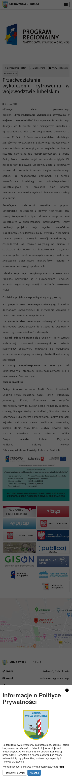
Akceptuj (34, 772)
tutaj (61, 766)
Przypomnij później (15, 772)
